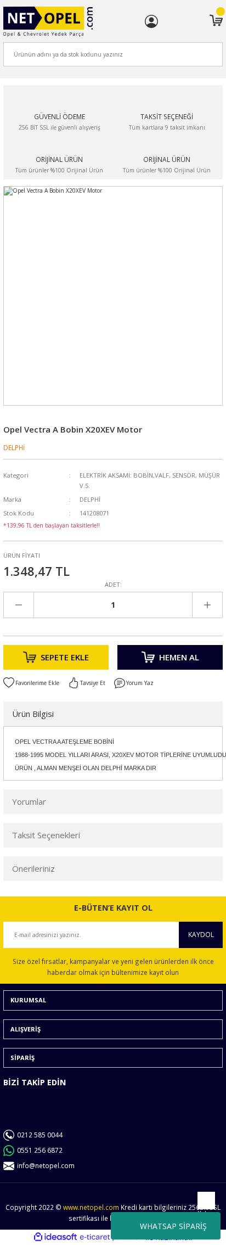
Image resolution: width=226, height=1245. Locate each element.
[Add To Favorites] (31, 682)
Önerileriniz (33, 868)
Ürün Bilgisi (33, 713)
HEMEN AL (179, 657)
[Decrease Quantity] (19, 605)
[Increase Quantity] (207, 605)
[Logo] (48, 22)
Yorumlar (29, 801)
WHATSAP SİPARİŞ (173, 1226)
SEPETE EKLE (65, 657)
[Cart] (216, 21)
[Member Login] (151, 21)
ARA (196, 54)
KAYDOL (201, 934)
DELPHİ (14, 447)
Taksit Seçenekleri (46, 834)
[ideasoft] (55, 1237)
